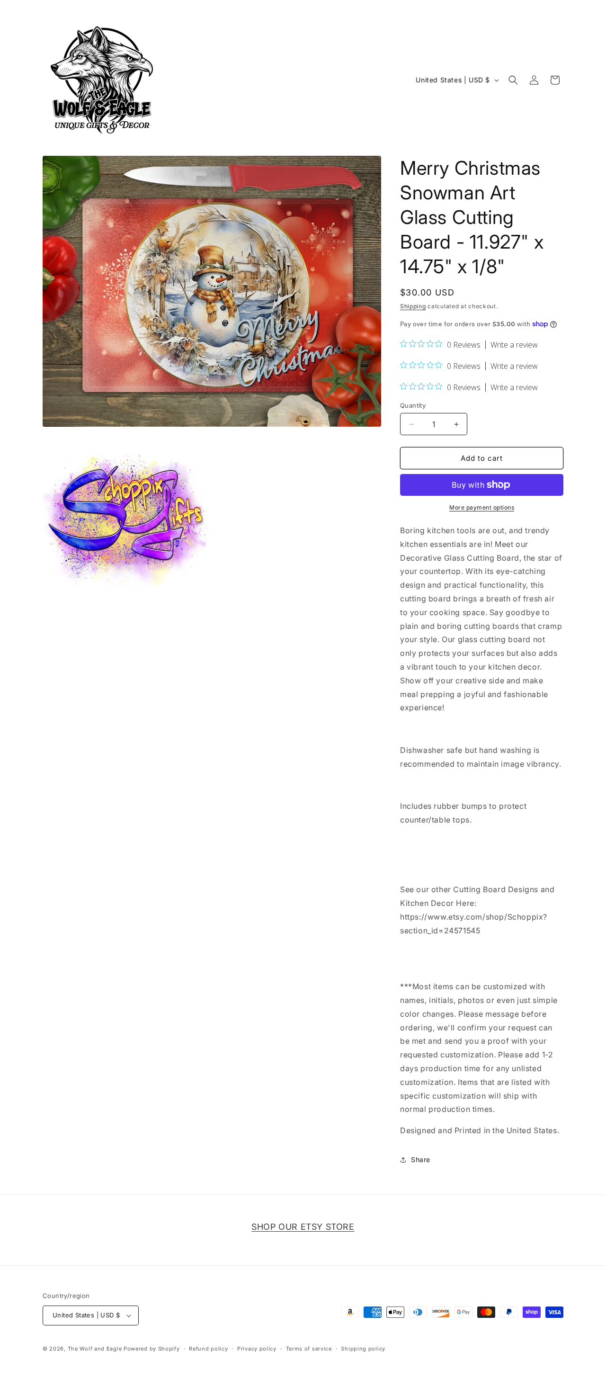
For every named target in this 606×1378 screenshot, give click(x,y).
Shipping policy (363, 1348)
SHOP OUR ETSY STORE (302, 1227)
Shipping (413, 306)
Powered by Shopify (152, 1348)
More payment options (481, 507)
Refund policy (208, 1348)
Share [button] (420, 1159)
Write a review (514, 344)
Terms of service (309, 1348)
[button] (513, 80)
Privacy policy (256, 1348)
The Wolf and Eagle (95, 1348)
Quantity (413, 405)
